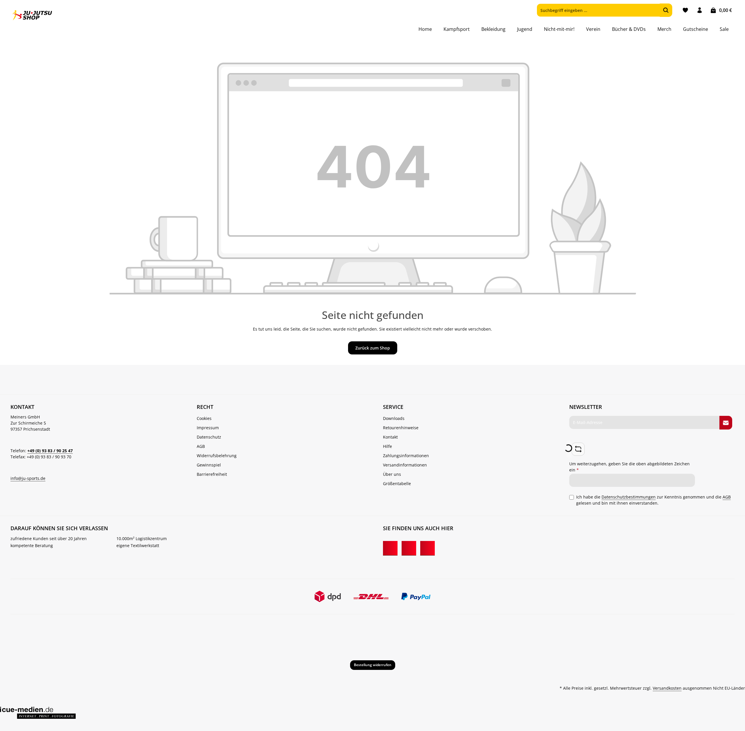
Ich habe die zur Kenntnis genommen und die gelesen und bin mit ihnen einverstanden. (653, 500)
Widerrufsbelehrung (217, 455)
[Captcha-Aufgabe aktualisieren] (578, 449)
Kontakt (390, 437)
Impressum (208, 427)
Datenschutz (209, 437)
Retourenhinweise (400, 427)
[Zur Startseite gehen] (32, 15)
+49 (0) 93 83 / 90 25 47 (50, 450)
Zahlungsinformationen (406, 455)
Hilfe (387, 446)
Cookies (204, 418)
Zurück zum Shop (372, 348)
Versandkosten (667, 688)
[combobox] (598, 10)
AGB (201, 446)
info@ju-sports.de (27, 478)
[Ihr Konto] (699, 10)
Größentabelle (397, 483)
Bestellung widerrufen (372, 664)
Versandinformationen (405, 465)
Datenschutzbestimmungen (629, 497)
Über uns (392, 474)
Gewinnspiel (209, 465)
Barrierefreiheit (212, 474)
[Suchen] (666, 10)
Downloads (394, 418)
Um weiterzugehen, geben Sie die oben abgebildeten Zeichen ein (629, 467)
